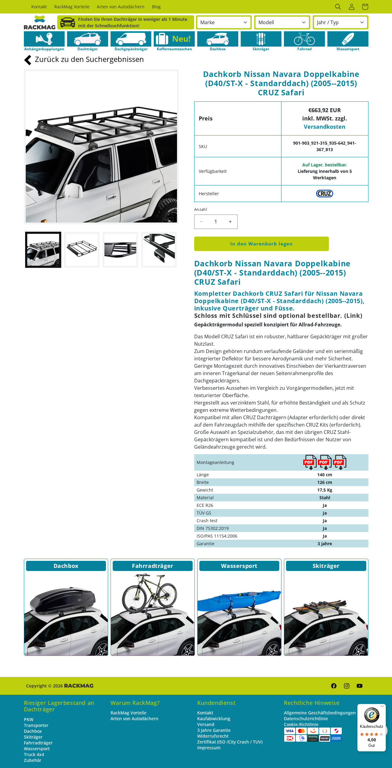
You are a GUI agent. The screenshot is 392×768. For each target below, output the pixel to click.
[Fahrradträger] (152, 614)
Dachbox (66, 565)
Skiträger (326, 565)
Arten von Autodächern (134, 718)
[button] (338, 6)
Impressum (209, 748)
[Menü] (382, 707)
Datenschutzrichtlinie (306, 718)
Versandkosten (324, 126)
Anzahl (200, 209)
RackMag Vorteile (128, 713)
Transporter (36, 725)
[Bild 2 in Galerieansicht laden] (82, 250)
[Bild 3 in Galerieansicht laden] (120, 250)
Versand (205, 724)
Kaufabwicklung (213, 718)
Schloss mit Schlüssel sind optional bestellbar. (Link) (278, 315)
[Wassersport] (239, 614)
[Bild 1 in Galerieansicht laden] (43, 250)
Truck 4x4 (34, 754)
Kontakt (205, 713)
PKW (28, 719)
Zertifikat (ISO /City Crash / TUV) (229, 742)
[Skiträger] (326, 614)
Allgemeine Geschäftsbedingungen (320, 713)
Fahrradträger (152, 565)
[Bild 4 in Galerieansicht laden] (159, 250)
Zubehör (32, 760)
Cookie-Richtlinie (301, 724)
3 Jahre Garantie (214, 730)
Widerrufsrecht (212, 736)
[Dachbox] (66, 614)
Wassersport (239, 565)
